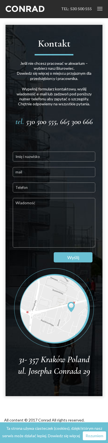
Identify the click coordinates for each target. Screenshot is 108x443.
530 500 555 (81, 8)
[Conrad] (25, 9)
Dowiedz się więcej (64, 435)
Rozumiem (94, 435)
